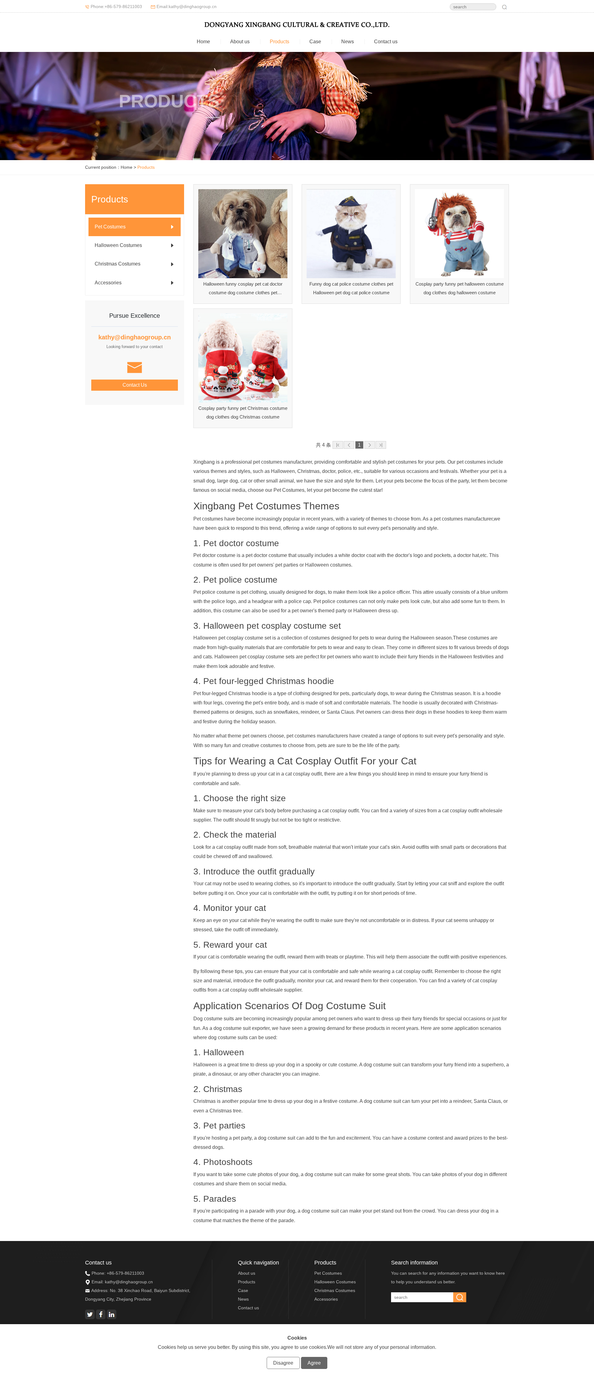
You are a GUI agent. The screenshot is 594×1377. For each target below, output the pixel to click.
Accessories (326, 1299)
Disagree (283, 1363)
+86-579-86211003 (125, 1273)
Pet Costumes (328, 1273)
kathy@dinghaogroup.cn (129, 1281)
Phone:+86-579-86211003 (116, 6)
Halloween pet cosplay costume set (272, 626)
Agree (314, 1363)
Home (203, 41)
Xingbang (214, 506)
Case (315, 41)
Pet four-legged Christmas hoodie (268, 681)
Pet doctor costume (241, 543)
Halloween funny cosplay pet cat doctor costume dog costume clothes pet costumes (242, 292)
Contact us (386, 41)
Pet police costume (240, 579)
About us (240, 41)
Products (279, 41)
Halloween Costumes (335, 1281)
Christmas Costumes (334, 1290)
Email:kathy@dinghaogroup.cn (187, 6)
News (347, 41)
